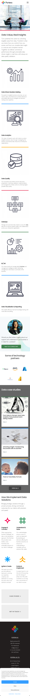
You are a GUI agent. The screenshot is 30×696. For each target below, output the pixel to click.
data (27, 225)
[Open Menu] (28, 2)
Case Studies (14, 596)
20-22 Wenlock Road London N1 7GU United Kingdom (15, 663)
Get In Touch (14, 612)
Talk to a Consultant (11, 346)
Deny (15, 686)
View (4, 422)
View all (14, 488)
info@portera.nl (15, 648)
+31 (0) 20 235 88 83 (15, 650)
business (22, 266)
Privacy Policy (18, 693)
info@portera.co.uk (15, 667)
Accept (15, 682)
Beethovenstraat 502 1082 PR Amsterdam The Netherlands (15, 643)
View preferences (15, 690)
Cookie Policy (11, 693)
